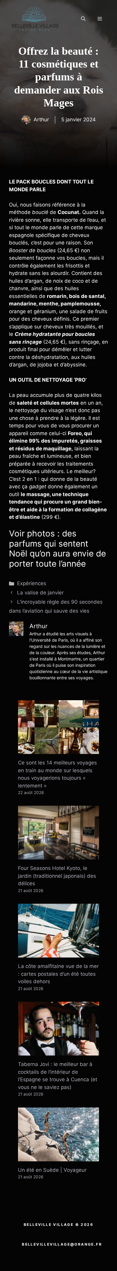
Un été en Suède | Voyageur (52, 1170)
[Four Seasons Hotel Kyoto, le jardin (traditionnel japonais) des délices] (58, 856)
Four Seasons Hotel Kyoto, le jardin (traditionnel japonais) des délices (57, 875)
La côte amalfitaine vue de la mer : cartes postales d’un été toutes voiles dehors (58, 973)
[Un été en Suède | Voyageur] (58, 1157)
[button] (83, 19)
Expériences (31, 583)
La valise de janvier (40, 593)
